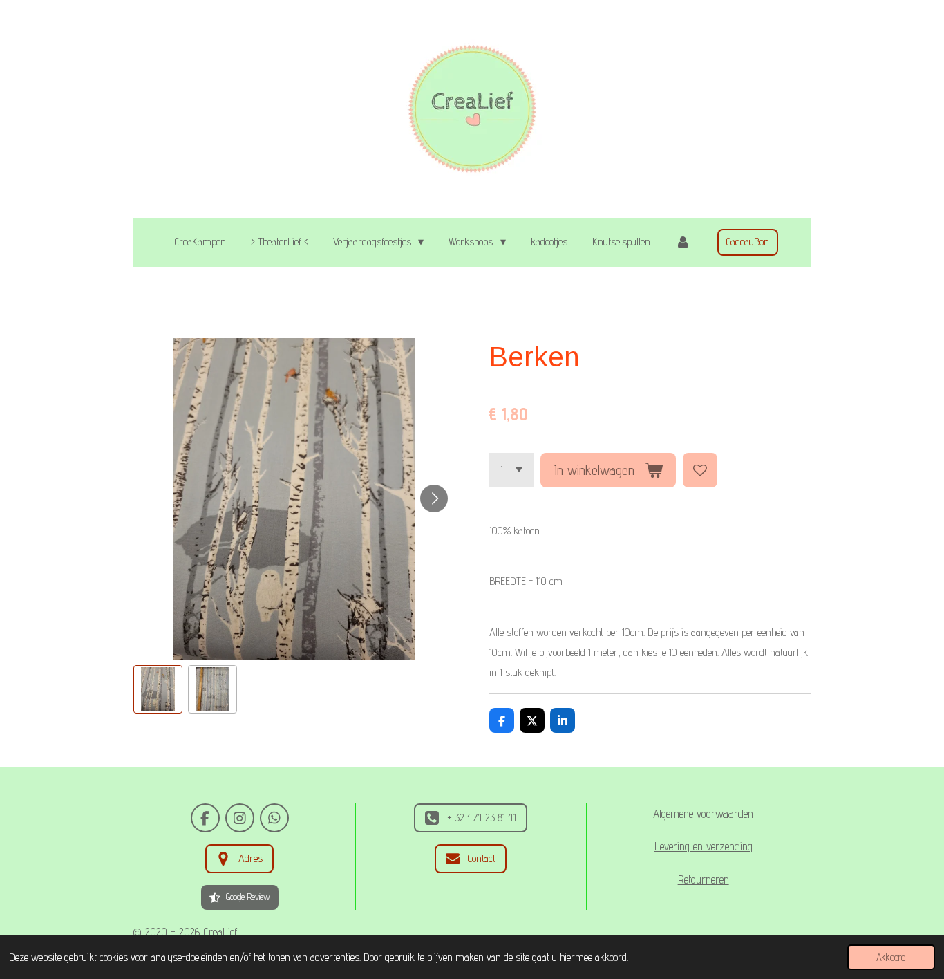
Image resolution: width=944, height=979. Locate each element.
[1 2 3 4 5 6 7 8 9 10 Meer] (511, 470)
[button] (157, 689)
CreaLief (220, 932)
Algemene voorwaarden (703, 814)
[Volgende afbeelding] (434, 498)
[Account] (682, 242)
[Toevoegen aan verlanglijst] (700, 470)
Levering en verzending (703, 846)
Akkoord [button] (891, 957)
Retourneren (703, 879)
